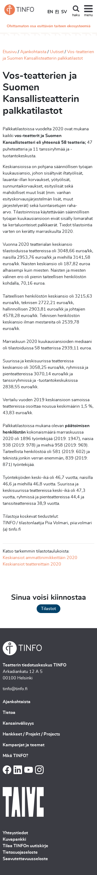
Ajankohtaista (33, 52)
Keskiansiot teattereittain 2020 (32, 564)
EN (50, 12)
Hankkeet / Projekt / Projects (31, 734)
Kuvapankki (14, 839)
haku (76, 15)
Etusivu (10, 52)
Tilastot (48, 609)
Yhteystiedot (15, 833)
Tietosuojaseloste (20, 852)
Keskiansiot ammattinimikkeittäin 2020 (40, 558)
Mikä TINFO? (15, 756)
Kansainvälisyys (18, 723)
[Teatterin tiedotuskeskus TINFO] (19, 9)
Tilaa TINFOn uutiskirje (25, 846)
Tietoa (9, 712)
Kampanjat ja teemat (23, 745)
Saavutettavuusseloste (25, 859)
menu (88, 15)
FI (57, 12)
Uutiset (57, 52)
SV (64, 12)
